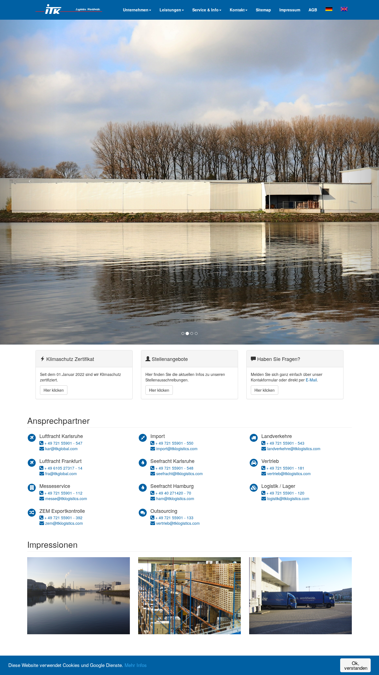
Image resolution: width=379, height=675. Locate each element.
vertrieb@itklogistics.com (178, 523)
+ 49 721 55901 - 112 (63, 493)
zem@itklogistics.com (64, 523)
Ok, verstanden (355, 665)
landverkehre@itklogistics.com (293, 448)
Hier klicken (54, 390)
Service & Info (205, 9)
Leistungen (170, 9)
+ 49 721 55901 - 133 (174, 517)
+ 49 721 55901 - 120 (285, 493)
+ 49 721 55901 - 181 (285, 468)
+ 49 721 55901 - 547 (63, 443)
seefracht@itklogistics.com (179, 473)
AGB (313, 9)
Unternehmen (135, 9)
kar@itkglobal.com (61, 448)
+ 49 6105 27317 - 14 (63, 468)
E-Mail (311, 380)
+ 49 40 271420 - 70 (173, 493)
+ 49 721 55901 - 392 (63, 517)
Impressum (289, 9)
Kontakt (237, 9)
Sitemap (263, 9)
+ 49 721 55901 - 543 (285, 443)
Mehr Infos (136, 664)
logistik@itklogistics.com (288, 498)
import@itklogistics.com (176, 448)
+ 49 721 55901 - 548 (174, 468)
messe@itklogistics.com (66, 498)
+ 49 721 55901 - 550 (174, 443)
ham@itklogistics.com (175, 498)
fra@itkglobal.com (61, 473)
